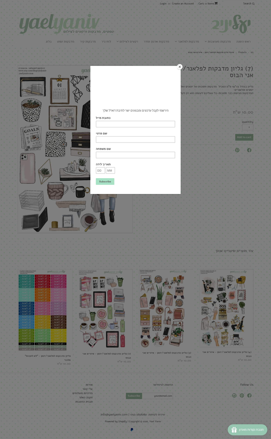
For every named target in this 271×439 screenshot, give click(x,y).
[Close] (180, 67)
